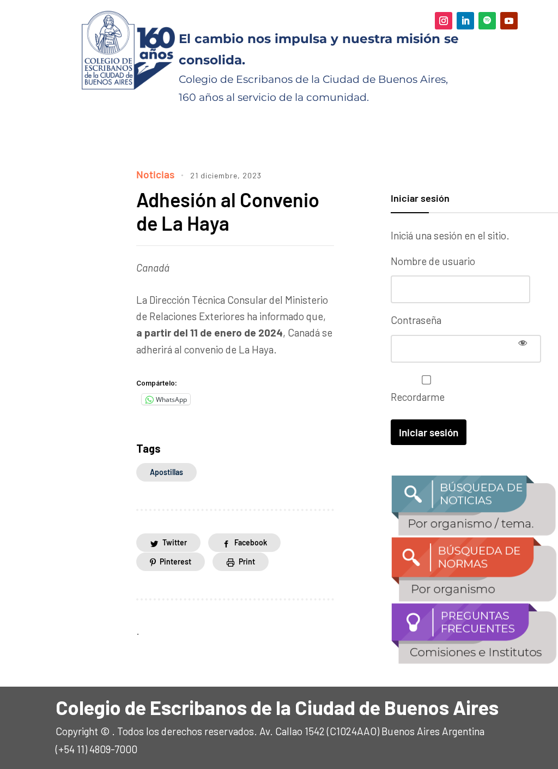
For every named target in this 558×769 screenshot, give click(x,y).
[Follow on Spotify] (487, 20)
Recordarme (418, 396)
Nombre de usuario (433, 261)
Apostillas (166, 472)
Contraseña (416, 320)
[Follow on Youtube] (509, 20)
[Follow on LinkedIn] (465, 20)
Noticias (155, 174)
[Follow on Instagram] (443, 20)
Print (247, 561)
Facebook (250, 542)
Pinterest (175, 561)
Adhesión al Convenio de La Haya (227, 211)
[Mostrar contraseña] (522, 342)
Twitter (174, 542)
